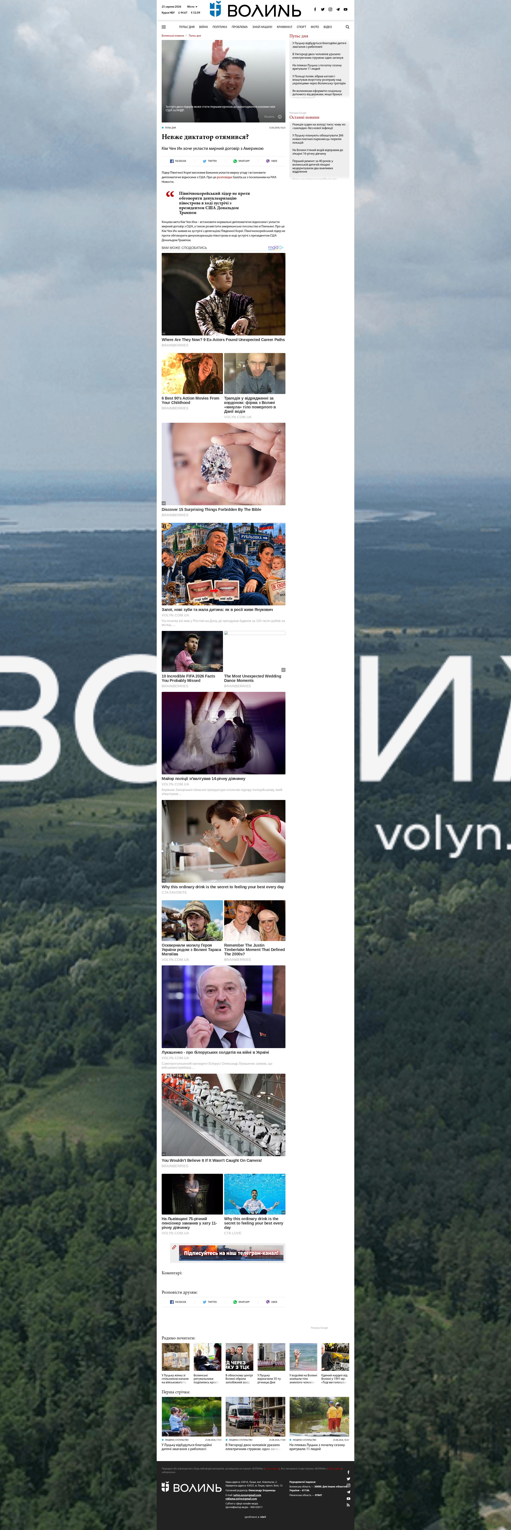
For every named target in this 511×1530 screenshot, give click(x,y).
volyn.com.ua (272, 1468)
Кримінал (284, 27)
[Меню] (164, 27)
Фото (315, 27)
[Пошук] (347, 27)
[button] (192, 6)
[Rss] (348, 1505)
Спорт (301, 27)
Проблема (240, 27)
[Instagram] (330, 10)
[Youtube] (345, 10)
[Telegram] (338, 10)
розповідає (225, 177)
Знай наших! (262, 27)
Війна (203, 27)
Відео (328, 27)
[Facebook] (315, 10)
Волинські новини (173, 35)
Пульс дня (187, 27)
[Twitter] (323, 10)
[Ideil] (255, 1517)
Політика (220, 27)
